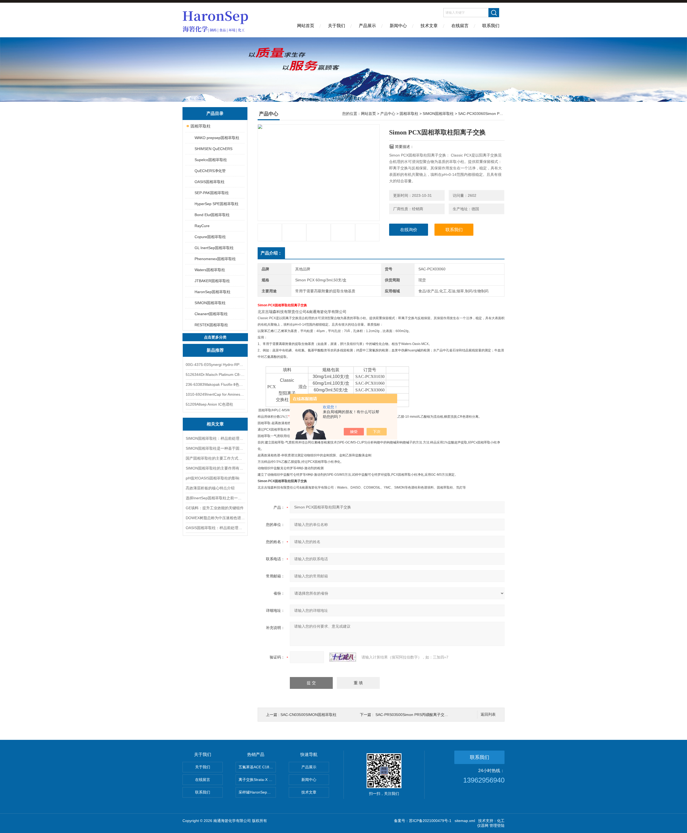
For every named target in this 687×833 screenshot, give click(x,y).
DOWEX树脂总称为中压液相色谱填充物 (215, 518)
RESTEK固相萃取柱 (211, 325)
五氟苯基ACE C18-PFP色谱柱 (257, 767)
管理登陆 (497, 825)
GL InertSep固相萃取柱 (214, 248)
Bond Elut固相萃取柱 (212, 215)
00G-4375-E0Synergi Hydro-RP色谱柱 (215, 364)
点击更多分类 (215, 337)
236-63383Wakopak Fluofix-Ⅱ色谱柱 (215, 384)
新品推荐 (215, 350)
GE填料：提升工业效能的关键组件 (215, 508)
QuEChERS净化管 (210, 171)
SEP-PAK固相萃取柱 (212, 193)
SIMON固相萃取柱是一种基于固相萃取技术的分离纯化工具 (215, 448)
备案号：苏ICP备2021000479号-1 (422, 821)
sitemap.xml (465, 821)
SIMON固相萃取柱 (210, 303)
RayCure (202, 226)
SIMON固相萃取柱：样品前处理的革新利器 (215, 438)
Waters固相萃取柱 (210, 270)
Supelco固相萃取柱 (211, 160)
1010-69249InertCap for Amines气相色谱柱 (215, 394)
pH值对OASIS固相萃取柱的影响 (212, 478)
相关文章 (215, 424)
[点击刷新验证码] (342, 657)
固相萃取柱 (201, 126)
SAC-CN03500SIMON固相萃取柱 (308, 714)
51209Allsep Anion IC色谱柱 (209, 404)
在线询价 (408, 229)
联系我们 (490, 25)
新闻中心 (398, 25)
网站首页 (305, 25)
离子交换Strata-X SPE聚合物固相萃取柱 (257, 779)
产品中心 (387, 113)
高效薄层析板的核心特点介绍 (210, 488)
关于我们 (336, 25)
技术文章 (429, 25)
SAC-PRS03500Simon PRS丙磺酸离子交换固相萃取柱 (421, 714)
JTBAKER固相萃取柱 (212, 281)
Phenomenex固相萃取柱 (215, 259)
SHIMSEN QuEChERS (213, 149)
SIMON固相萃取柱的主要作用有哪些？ (215, 468)
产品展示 (367, 25)
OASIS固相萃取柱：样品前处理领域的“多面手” (215, 528)
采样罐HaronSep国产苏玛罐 (257, 792)
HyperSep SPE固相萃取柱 (217, 204)
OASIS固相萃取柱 (210, 182)
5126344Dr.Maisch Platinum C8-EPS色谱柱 (215, 374)
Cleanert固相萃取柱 (211, 314)
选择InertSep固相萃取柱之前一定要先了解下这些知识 (215, 498)
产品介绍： (271, 253)
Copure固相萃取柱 (210, 237)
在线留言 (460, 25)
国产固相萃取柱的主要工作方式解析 (215, 458)
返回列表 (488, 714)
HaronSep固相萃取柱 (213, 292)
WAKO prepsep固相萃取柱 (217, 138)
